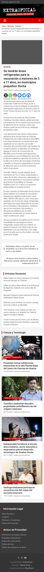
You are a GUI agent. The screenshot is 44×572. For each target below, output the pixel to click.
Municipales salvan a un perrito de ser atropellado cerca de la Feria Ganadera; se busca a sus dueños (22, 248)
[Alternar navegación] (5, 20)
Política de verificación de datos (14, 547)
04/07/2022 (8, 90)
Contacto (5, 517)
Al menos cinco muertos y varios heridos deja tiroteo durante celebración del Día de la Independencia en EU (21, 260)
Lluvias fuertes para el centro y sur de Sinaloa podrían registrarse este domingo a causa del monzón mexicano (21, 322)
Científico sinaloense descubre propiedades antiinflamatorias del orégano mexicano (20, 406)
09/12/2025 (8, 412)
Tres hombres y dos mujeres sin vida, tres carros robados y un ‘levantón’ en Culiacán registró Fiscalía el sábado (20, 312)
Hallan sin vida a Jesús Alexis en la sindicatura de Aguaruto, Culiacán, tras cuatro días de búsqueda (21, 287)
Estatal (7, 67)
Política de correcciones (11, 541)
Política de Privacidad (10, 523)
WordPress (29, 568)
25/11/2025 (8, 455)
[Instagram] (15, 95)
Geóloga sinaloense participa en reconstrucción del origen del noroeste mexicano (19, 490)
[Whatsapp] (10, 95)
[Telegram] (24, 95)
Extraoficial (27, 562)
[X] (6, 95)
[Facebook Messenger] (19, 95)
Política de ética (8, 544)
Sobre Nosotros (8, 514)
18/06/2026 (8, 371)
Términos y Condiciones (11, 520)
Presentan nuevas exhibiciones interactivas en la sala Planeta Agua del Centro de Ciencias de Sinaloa (21, 366)
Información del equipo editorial (14, 535)
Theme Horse (25, 565)
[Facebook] (29, 95)
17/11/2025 (8, 496)
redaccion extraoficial (22, 90)
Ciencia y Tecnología (14, 332)
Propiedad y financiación (11, 538)
